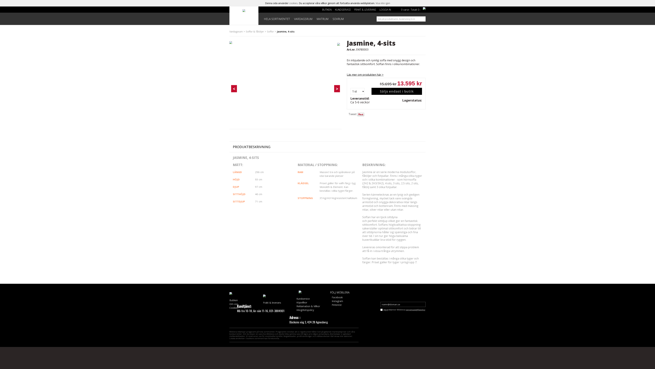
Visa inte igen (383, 3)
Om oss (233, 304)
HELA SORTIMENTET (277, 19)
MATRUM (323, 19)
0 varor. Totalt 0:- (411, 9)
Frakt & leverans (365, 9)
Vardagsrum (236, 31)
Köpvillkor (301, 302)
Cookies (233, 307)
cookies (293, 3)
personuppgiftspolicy (415, 309)
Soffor (270, 31)
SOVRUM (338, 19)
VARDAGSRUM (303, 19)
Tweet (352, 114)
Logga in (385, 9)
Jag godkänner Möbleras (404, 309)
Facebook (337, 297)
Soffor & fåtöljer (255, 31)
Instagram (337, 301)
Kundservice (343, 9)
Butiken (327, 9)
